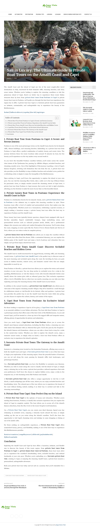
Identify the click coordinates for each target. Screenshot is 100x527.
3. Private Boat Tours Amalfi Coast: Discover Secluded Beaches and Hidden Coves (32, 125)
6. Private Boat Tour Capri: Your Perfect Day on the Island (25, 132)
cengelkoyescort (25, 434)
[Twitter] (16, 516)
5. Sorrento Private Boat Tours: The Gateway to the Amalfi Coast (27, 130)
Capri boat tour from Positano (14, 475)
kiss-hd (33, 112)
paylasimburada (46, 434)
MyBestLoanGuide (10, 437)
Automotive (18, 14)
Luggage (58, 14)
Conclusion (10, 134)
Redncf (6, 112)
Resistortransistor (11, 434)
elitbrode (35, 434)
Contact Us (88, 14)
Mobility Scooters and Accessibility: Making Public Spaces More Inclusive (89, 136)
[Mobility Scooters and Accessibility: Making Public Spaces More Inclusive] (75, 136)
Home (10, 14)
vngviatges (41, 112)
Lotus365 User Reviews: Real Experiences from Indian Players (89, 122)
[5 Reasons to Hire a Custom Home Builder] (75, 151)
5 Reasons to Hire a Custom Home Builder (89, 149)
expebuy (26, 112)
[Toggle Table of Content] (56, 118)
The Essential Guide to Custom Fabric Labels (88, 109)
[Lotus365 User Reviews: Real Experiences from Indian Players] (75, 122)
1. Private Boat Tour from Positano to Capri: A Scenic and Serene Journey (29, 121)
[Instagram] (21, 516)
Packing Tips (40, 14)
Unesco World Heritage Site (72, 14)
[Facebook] (12, 516)
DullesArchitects (16, 112)
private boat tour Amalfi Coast (36, 475)
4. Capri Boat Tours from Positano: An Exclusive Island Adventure (27, 127)
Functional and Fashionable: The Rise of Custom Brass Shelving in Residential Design (89, 96)
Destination (29, 14)
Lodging (49, 14)
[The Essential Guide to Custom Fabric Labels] (75, 111)
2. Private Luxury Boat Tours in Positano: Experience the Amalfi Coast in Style (31, 123)
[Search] (95, 6)
